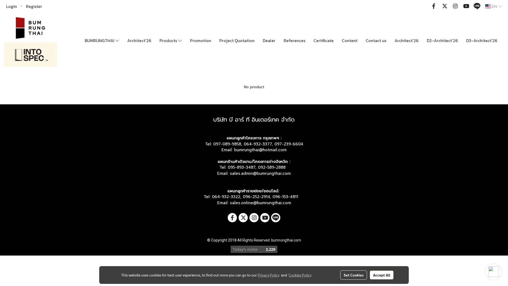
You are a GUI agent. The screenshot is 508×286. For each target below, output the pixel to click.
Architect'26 (139, 40)
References (294, 40)
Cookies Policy (300, 274)
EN (494, 6)
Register (34, 6)
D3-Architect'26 (481, 40)
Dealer (269, 40)
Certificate (324, 40)
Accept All (381, 274)
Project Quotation (237, 40)
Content (349, 40)
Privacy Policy (268, 274)
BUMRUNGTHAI (100, 40)
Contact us (376, 40)
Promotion (200, 40)
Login (11, 6)
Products (169, 40)
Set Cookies (354, 274)
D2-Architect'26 (442, 40)
